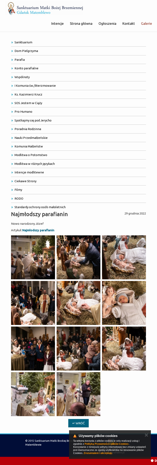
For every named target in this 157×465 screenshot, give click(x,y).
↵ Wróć (78, 423)
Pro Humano (23, 111)
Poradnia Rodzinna (28, 129)
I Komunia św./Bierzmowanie (35, 85)
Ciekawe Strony (25, 181)
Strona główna (81, 23)
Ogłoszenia (107, 23)
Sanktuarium (23, 42)
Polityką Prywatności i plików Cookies (107, 444)
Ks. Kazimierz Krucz (28, 94)
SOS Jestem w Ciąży (28, 103)
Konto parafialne (26, 68)
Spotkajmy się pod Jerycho (33, 120)
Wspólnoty (22, 77)
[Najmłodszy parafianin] (33, 257)
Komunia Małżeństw (29, 146)
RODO (19, 198)
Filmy (18, 189)
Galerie (146, 23)
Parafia (20, 59)
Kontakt (128, 23)
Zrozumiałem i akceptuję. (98, 453)
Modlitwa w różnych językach (35, 163)
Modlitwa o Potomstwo (31, 155)
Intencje (57, 23)
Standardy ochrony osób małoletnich (40, 207)
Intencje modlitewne (29, 172)
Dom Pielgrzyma (26, 51)
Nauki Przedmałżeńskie (31, 137)
